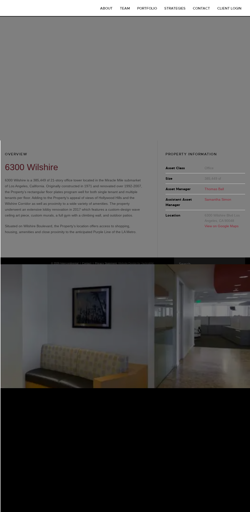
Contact (201, 8)
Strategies (175, 8)
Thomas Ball (214, 189)
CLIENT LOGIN (229, 8)
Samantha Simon (218, 199)
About (106, 8)
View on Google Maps (222, 226)
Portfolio (147, 8)
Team (125, 8)
